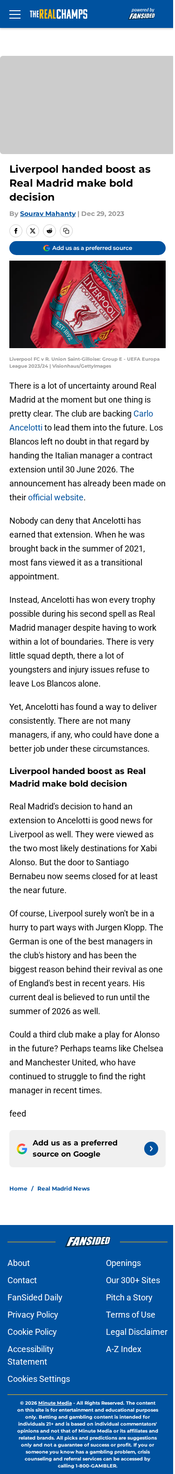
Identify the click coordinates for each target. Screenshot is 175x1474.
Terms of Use (130, 1314)
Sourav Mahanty (48, 213)
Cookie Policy (32, 1332)
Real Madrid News (63, 1188)
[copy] (66, 230)
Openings (123, 1263)
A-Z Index (123, 1349)
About (18, 1263)
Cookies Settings (38, 1379)
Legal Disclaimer (137, 1332)
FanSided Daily (35, 1297)
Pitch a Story (129, 1297)
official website (56, 497)
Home (18, 1188)
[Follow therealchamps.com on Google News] (151, 1149)
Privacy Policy (32, 1314)
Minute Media (55, 1403)
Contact (22, 1280)
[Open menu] (15, 14)
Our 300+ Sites (133, 1280)
